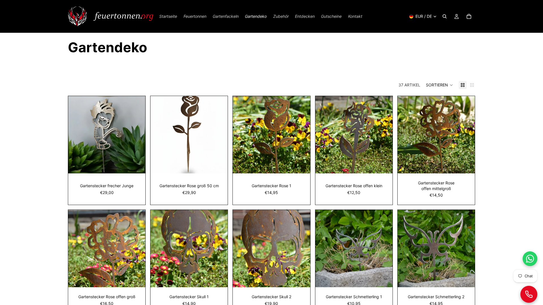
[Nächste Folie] (219, 134)
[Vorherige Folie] (158, 134)
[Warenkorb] (469, 16)
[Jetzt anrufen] (528, 294)
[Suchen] (444, 16)
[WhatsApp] (530, 258)
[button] (439, 85)
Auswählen (141, 164)
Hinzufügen (306, 164)
